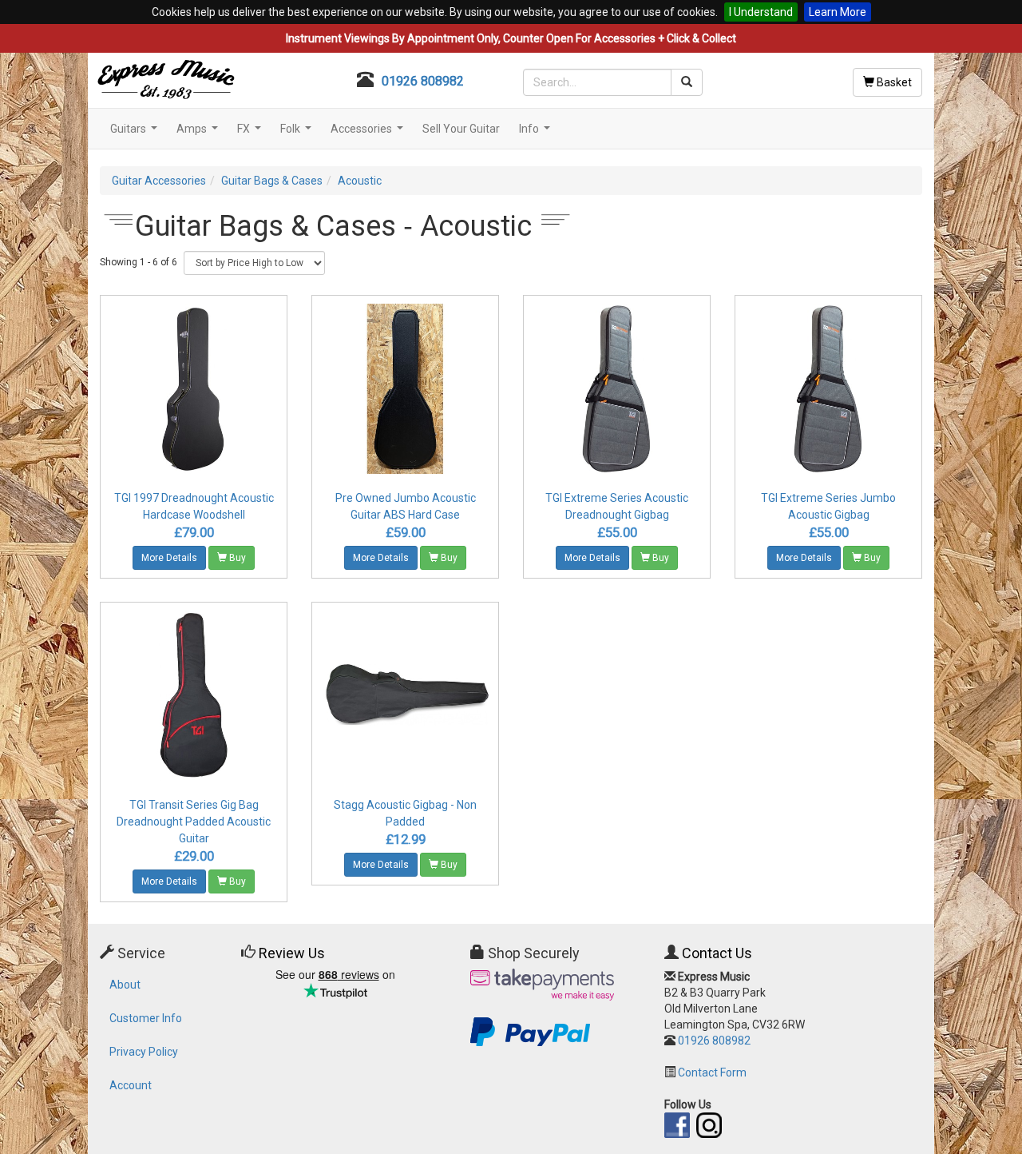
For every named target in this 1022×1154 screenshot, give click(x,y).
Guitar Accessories (159, 180)
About (125, 984)
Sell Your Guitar (461, 128)
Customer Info (145, 1018)
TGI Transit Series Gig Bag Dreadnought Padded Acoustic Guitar (194, 821)
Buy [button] (236, 557)
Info (536, 133)
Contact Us (717, 953)
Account (130, 1085)
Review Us (292, 953)
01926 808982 (423, 81)
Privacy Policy (143, 1051)
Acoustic (360, 180)
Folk (297, 133)
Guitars (135, 133)
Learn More (837, 12)
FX (251, 133)
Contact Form (712, 1072)
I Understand (761, 12)
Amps (199, 133)
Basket (893, 82)
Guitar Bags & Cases (272, 180)
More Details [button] (169, 557)
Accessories (369, 133)
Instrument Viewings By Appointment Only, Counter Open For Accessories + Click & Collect (511, 38)
